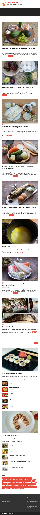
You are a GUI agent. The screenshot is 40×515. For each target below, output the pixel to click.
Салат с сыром (26, 483)
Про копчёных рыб (8, 326)
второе (20, 486)
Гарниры (8, 477)
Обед (11, 480)
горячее (28, 486)
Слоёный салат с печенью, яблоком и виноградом (19, 461)
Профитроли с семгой (9, 246)
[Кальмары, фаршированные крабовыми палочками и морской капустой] (20, 269)
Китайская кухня (32, 479)
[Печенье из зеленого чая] (5, 391)
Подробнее (4, 94)
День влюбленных (20, 477)
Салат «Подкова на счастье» (9, 435)
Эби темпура (11, 381)
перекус (3, 488)
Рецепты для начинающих (6, 482)
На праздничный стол (6, 480)
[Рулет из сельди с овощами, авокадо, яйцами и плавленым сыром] (20, 152)
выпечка (24, 486)
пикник (7, 488)
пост (14, 488)
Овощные (15, 480)
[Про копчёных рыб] (20, 311)
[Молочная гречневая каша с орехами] (5, 470)
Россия (3, 85)
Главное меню (6, 14)
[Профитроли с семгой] (20, 231)
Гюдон (10, 399)
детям (32, 486)
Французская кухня (23, 485)
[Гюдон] (5, 402)
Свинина (3, 485)
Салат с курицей (20, 483)
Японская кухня (12, 486)
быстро (17, 486)
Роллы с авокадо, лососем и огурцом (12, 373)
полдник (11, 488)
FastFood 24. (12, 2)
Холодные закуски (31, 485)
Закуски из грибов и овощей (7, 479)
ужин (22, 488)
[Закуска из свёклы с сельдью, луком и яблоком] (20, 73)
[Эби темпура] (5, 385)
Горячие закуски (13, 477)
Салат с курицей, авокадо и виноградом (17, 455)
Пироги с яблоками (28, 480)
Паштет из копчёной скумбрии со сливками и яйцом (19, 207)
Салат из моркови (28, 482)
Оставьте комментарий (5, 50)
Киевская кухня (25, 479)
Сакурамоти (11, 393)
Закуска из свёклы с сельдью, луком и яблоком (17, 87)
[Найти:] (20, 343)
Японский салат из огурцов (14, 404)
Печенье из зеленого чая (14, 387)
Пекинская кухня (20, 480)
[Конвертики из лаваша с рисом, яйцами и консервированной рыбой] (20, 111)
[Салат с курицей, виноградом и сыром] (5, 453)
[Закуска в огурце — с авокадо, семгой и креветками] (20, 34)
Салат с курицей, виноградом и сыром (17, 449)
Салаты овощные (33, 483)
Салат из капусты (21, 482)
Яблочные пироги (5, 486)
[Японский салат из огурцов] (5, 408)
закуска (35, 486)
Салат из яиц (34, 482)
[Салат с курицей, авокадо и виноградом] (5, 459)
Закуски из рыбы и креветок (17, 479)
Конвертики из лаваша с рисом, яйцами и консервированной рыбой (15, 127)
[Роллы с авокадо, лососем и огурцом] (20, 370)
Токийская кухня (9, 485)
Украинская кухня (16, 485)
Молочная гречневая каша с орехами (16, 467)
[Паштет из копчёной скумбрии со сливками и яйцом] (20, 193)
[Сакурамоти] (5, 397)
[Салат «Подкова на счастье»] (20, 433)
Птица (33, 480)
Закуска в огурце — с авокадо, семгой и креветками (18, 48)
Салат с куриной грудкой (12, 483)
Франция (3, 244)
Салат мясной (4, 483)
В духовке (4, 477)
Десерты (26, 477)
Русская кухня (14, 482)
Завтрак (30, 477)
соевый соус (18, 488)
